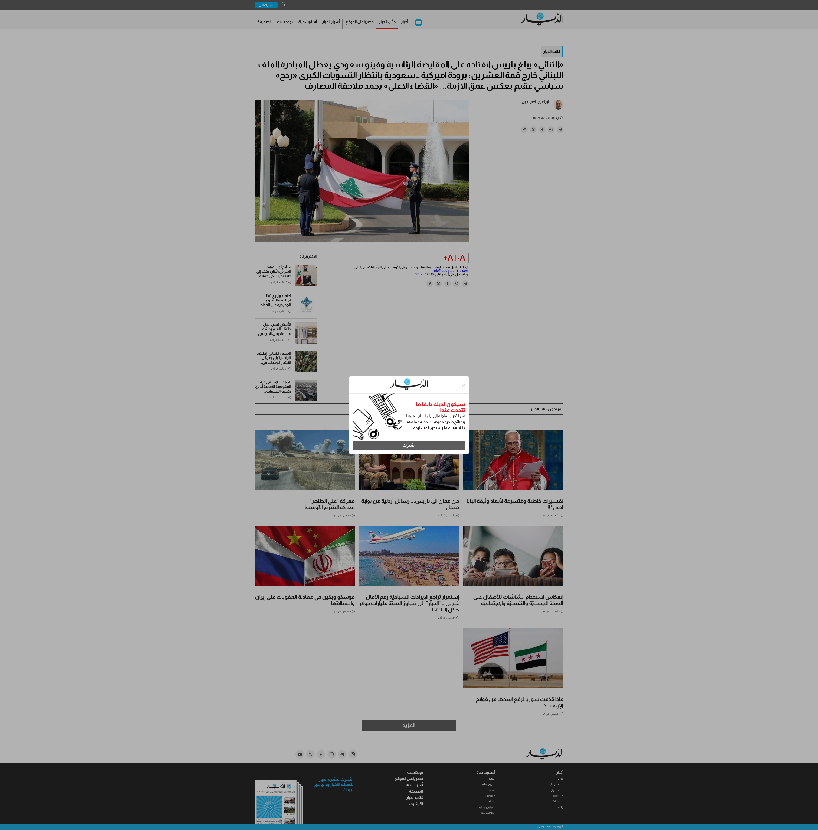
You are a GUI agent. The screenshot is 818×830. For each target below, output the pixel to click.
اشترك (409, 445)
